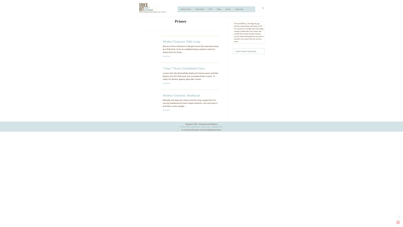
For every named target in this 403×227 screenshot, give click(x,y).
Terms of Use (205, 127)
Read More (166, 56)
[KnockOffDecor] (160, 8)
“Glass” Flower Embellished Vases (184, 68)
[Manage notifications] (398, 222)
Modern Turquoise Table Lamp (181, 41)
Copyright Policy (217, 127)
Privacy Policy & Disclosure (190, 127)
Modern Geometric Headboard (181, 95)
